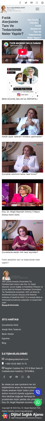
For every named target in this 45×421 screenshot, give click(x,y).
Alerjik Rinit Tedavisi (11, 329)
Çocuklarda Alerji (10, 325)
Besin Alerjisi (8, 334)
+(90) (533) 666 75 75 (16, 363)
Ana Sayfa (33, 20)
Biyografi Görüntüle (10, 305)
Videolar (33, 23)
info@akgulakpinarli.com (16, 359)
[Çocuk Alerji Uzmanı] (12, 9)
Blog (4, 343)
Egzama (6, 338)
